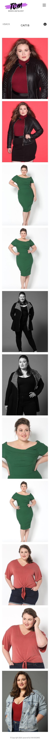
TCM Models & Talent (20, 7)
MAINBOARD (35, 738)
